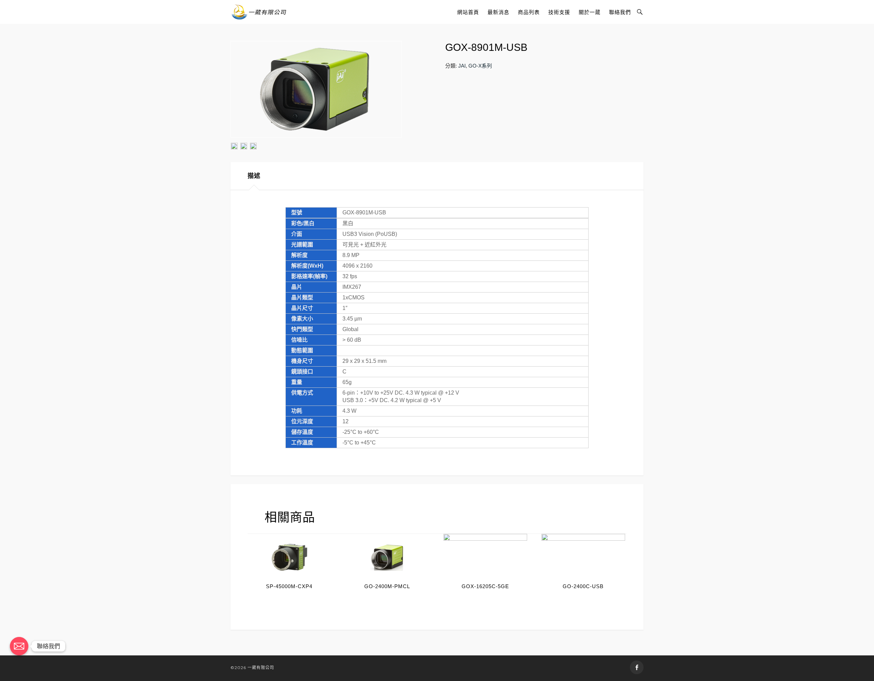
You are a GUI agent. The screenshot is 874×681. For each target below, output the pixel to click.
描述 (254, 175)
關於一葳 (590, 12)
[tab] (254, 176)
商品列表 (529, 12)
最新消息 (498, 12)
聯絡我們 (620, 12)
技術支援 (559, 12)
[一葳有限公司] (258, 11)
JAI (462, 66)
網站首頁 (468, 12)
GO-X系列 (480, 66)
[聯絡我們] (19, 646)
